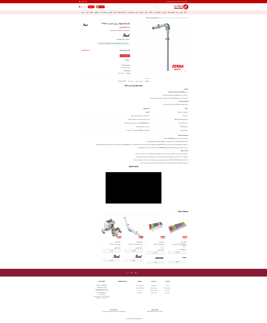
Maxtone (162, 246)
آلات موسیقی (182, 18)
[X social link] (85, 2)
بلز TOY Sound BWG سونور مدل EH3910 (179, 245)
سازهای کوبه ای (175, 18)
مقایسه (127, 60)
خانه (187, 18)
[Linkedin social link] (81, 2)
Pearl (129, 71)
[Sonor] (184, 257)
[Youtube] (131, 272)
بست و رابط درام (163, 18)
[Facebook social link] (87, 2)
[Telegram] (135, 272)
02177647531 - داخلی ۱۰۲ (101, 285)
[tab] (147, 80)
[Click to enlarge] (185, 71)
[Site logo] (181, 7)
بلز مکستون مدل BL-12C (159, 244)
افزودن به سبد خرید (125, 55)
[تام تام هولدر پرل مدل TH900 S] (133, 227)
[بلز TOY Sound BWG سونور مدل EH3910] (177, 227)
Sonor (184, 247)
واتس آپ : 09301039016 (101, 287)
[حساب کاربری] (85, 6)
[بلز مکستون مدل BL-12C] (155, 227)
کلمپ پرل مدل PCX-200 (115, 244)
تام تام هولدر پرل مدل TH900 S (135, 244)
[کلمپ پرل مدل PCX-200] (111, 227)
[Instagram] (127, 272)
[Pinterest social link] (83, 2)
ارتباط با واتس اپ (101, 6)
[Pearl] (138, 256)
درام (169, 18)
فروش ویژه (91, 6)
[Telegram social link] (80, 2)
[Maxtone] (159, 258)
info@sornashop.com (101, 290)
